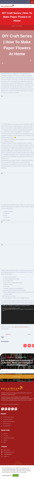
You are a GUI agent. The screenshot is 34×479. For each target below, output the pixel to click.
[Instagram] (12, 409)
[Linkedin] (16, 409)
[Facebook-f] (2, 409)
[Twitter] (6, 409)
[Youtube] (9, 409)
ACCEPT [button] (16, 475)
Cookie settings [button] (6, 475)
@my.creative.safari (21, 327)
